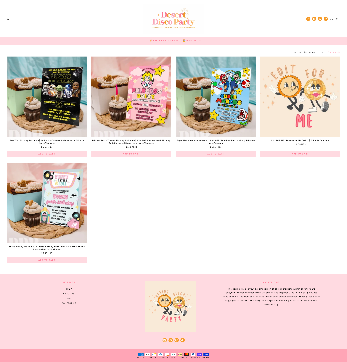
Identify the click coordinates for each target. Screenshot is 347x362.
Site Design (177, 358)
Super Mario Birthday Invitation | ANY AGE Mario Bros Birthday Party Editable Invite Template (216, 141)
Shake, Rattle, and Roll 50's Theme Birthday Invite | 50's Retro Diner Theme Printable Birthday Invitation (47, 248)
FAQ (69, 298)
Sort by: (297, 52)
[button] (8, 19)
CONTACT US (69, 303)
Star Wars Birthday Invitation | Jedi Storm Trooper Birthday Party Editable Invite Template (47, 141)
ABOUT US (69, 294)
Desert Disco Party (157, 358)
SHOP (69, 289)
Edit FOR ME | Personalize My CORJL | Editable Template (300, 140)
